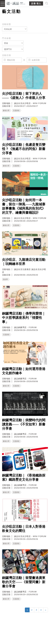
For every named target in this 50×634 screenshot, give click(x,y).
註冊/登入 (36, 4)
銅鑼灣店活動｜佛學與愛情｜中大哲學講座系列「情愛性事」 (23, 318)
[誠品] (16, 3)
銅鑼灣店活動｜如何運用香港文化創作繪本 (23, 371)
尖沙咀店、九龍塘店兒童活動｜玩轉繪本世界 (23, 262)
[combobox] (14, 29)
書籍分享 (6, 110)
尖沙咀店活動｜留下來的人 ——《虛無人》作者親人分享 (23, 96)
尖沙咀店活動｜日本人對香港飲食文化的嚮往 (23, 529)
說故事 (5, 279)
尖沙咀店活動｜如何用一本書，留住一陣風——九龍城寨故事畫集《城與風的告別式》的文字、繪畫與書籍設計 (23, 206)
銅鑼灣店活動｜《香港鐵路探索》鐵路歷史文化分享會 (23, 477)
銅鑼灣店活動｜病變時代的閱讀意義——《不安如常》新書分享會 (23, 424)
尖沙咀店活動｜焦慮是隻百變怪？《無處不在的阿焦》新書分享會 (23, 149)
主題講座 (16, 110)
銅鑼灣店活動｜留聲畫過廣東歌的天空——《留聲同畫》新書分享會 (23, 582)
